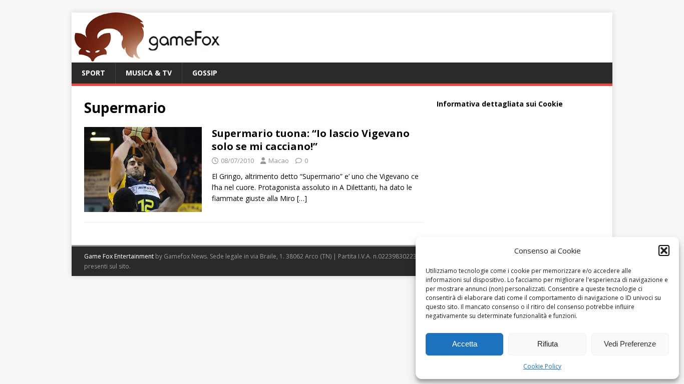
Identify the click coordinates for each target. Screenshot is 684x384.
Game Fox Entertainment (119, 256)
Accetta (464, 344)
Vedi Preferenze (630, 344)
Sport (93, 73)
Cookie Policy (542, 366)
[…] (302, 198)
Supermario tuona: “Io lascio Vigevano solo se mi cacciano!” (311, 139)
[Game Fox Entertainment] (147, 57)
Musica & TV (149, 73)
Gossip (204, 73)
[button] (664, 251)
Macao (278, 160)
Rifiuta (547, 344)
